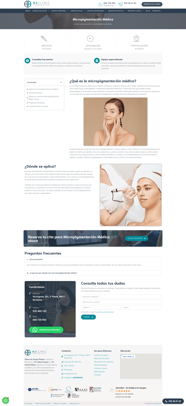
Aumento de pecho (101, 355)
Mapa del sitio (74, 403)
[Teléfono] (30, 307)
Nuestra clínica (135, 11)
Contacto (156, 11)
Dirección (36, 294)
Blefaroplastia (99, 372)
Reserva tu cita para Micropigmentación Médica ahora (44, 97)
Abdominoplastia (100, 365)
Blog (148, 11)
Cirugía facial (77, 11)
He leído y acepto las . (98, 312)
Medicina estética (116, 11)
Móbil (35, 317)
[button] (61, 82)
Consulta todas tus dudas (38, 106)
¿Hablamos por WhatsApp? (49, 330)
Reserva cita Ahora (152, 4)
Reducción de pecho (101, 358)
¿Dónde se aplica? (35, 93)
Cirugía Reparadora (95, 11)
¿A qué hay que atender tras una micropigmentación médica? (53, 273)
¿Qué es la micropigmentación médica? (43, 89)
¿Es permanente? (36, 259)
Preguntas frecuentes (37, 103)
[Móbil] (30, 316)
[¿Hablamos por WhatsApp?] (35, 330)
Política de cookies (59, 403)
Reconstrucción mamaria (103, 362)
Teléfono (36, 308)
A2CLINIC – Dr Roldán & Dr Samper (131, 388)
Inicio (28, 11)
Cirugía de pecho (40, 11)
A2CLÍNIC (76, 24)
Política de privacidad (42, 403)
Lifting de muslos (100, 368)
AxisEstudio (157, 403)
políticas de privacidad (105, 312)
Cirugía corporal (58, 11)
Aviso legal (28, 403)
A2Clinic (40, 63)
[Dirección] (30, 293)
